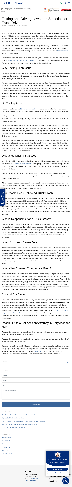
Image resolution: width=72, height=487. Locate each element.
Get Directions (30, 481)
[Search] (67, 362)
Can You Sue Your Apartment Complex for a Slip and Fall (19, 424)
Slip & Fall (5, 450)
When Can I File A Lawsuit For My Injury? (14, 427)
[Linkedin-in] (54, 481)
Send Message (36, 404)
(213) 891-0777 (32, 478)
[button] (68, 3)
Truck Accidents (23, 25)
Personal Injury (6, 447)
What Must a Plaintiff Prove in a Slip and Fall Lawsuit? (18, 415)
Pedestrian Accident (8, 444)
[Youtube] (52, 481)
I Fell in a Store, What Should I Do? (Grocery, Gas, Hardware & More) (23, 421)
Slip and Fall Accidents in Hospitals (13, 418)
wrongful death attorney (16, 313)
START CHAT (58, 469)
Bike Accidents (6, 438)
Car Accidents (6, 441)
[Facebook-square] (50, 481)
